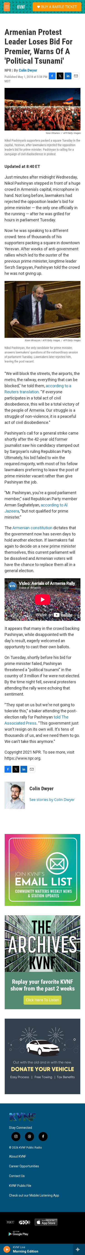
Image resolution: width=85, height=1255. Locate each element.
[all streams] (79, 1249)
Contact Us (17, 1176)
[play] (7, 1249)
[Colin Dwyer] (15, 795)
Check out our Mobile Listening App (34, 1195)
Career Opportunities (24, 1166)
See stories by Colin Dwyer (52, 799)
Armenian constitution (32, 527)
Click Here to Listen (42, 999)
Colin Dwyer (28, 70)
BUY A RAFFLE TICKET (59, 7)
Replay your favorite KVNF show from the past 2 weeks (42, 985)
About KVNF (17, 1156)
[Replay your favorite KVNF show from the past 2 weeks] (42, 943)
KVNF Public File (20, 1185)
